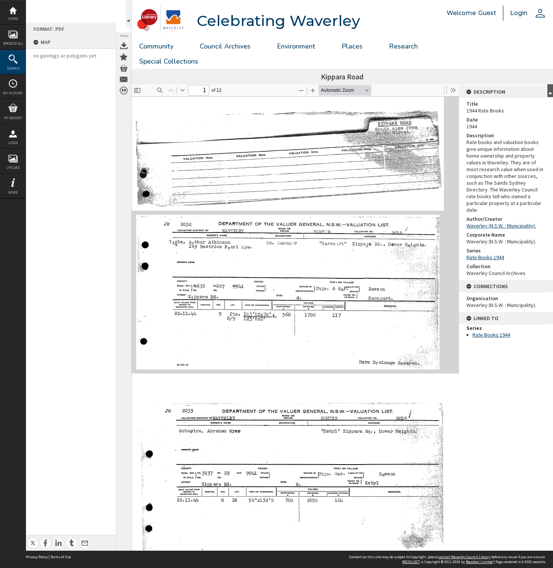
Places (352, 46)
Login (13, 142)
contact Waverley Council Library (464, 556)
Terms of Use (60, 556)
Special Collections (168, 61)
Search (13, 68)
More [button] (13, 192)
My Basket (13, 117)
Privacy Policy (37, 556)
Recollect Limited (479, 561)
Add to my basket (123, 68)
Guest (487, 13)
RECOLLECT (411, 561)
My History (13, 93)
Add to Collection (123, 56)
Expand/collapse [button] (550, 90)
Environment (296, 46)
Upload (13, 167)
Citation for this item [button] (123, 90)
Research (403, 46)
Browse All (13, 43)
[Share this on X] (33, 538)
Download (123, 45)
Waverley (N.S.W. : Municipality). (501, 225)
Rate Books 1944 (485, 257)
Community (156, 46)
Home (13, 18)
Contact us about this (123, 79)
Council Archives (225, 46)
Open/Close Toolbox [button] (128, 13)
